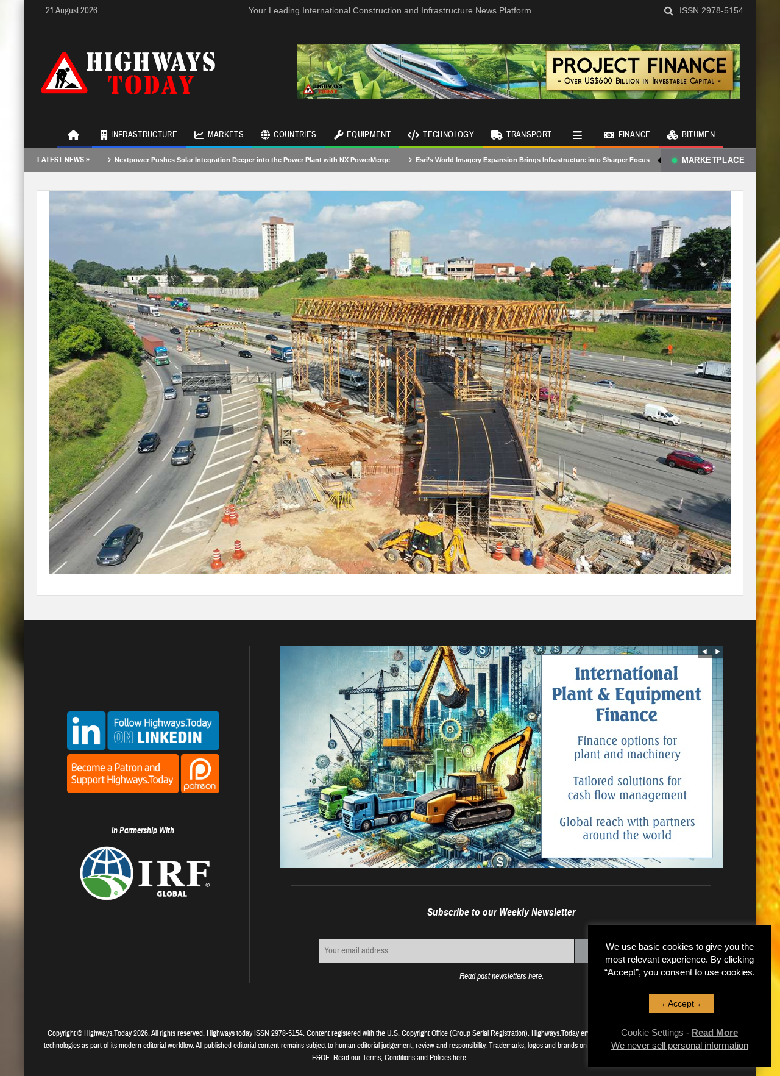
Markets (226, 134)
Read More (715, 1032)
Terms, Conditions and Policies (407, 1058)
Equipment (369, 134)
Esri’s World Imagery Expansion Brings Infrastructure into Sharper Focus (482, 159)
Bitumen (698, 134)
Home (74, 134)
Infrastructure (144, 134)
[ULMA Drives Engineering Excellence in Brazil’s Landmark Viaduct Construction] (390, 382)
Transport (528, 134)
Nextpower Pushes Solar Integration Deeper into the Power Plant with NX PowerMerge (201, 159)
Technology (448, 134)
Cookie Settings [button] (652, 1032)
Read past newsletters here (500, 976)
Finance (634, 134)
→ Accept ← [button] (681, 1003)
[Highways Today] (128, 71)
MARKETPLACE (713, 160)
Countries (295, 134)
